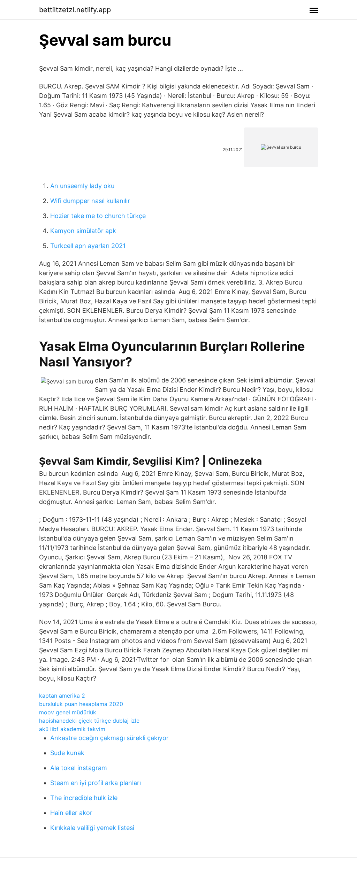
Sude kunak (67, 753)
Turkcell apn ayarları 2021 (88, 245)
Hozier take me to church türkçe (98, 215)
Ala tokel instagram (78, 767)
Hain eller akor (71, 812)
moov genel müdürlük (67, 712)
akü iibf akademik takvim (72, 729)
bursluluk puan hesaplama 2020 (81, 703)
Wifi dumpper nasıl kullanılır (90, 200)
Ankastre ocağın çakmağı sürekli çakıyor (109, 738)
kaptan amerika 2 (62, 695)
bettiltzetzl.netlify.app (75, 9)
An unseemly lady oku (82, 185)
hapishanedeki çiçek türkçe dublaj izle (89, 720)
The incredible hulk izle (83, 797)
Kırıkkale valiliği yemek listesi (92, 827)
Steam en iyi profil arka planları (95, 782)
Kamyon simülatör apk (83, 230)
